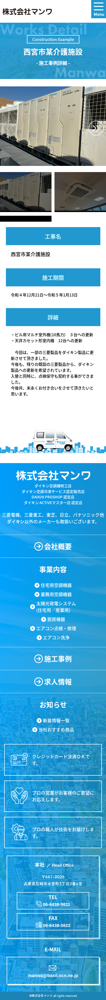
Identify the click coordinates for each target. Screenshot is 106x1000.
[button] (96, 128)
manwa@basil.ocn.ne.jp (53, 975)
